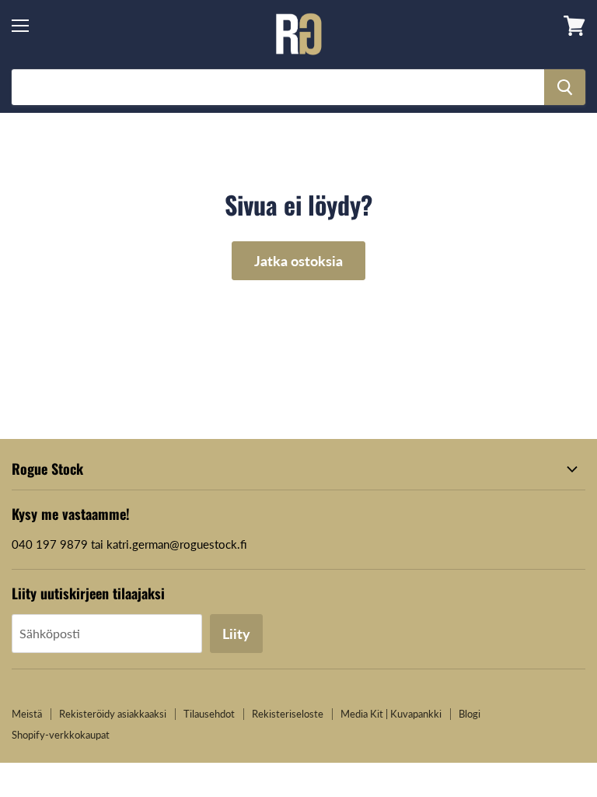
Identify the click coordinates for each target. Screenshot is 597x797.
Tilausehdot (209, 713)
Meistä (27, 713)
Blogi (469, 713)
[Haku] (564, 87)
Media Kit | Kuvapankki (391, 713)
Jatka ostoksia (298, 260)
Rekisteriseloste (287, 713)
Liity (236, 633)
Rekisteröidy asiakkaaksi (112, 713)
